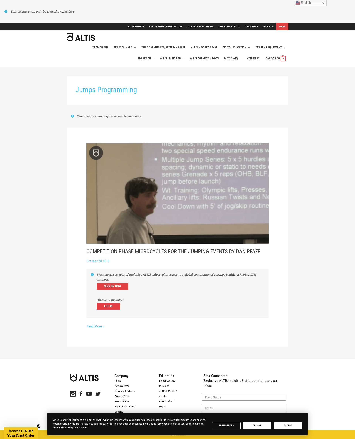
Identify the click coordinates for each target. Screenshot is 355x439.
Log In (108, 306)
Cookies (119, 411)
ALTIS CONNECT (168, 390)
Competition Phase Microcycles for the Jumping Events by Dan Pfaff (173, 251)
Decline (257, 425)
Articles (163, 396)
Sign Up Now (112, 286)
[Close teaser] (39, 426)
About (118, 380)
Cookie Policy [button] (156, 424)
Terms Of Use (122, 401)
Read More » (95, 326)
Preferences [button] (81, 427)
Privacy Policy (122, 396)
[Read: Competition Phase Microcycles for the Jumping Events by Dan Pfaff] (177, 193)
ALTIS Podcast (166, 401)
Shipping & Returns (125, 390)
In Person (164, 385)
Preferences (226, 425)
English (305, 2)
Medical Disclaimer (125, 406)
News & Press (122, 385)
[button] (21, 433)
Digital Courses (167, 380)
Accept (288, 425)
